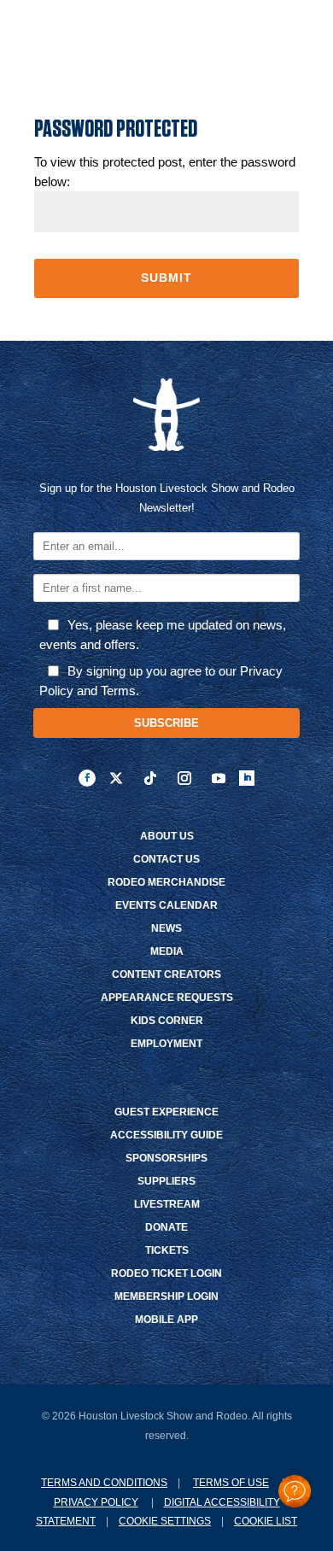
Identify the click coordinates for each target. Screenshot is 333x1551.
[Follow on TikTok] (150, 778)
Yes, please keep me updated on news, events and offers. (162, 634)
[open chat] (295, 1491)
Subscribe (166, 723)
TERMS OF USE (231, 1483)
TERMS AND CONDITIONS (104, 1483)
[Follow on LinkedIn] (246, 778)
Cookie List (265, 1521)
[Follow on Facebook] (87, 778)
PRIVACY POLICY (96, 1502)
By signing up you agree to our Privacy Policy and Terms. (161, 681)
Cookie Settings (165, 1521)
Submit (166, 277)
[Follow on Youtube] (218, 778)
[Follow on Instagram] (184, 778)
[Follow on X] (116, 778)
